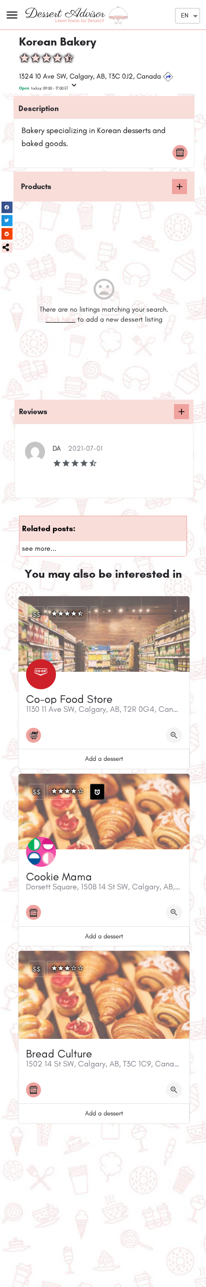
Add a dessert (104, 758)
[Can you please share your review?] (181, 411)
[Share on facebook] (7, 207)
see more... (39, 548)
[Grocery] (36, 735)
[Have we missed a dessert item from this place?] (179, 186)
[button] (7, 248)
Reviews (33, 411)
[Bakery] (182, 152)
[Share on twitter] (7, 221)
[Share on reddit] (7, 234)
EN (184, 15)
